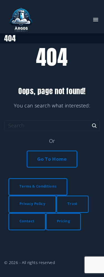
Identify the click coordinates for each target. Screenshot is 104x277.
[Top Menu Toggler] (96, 20)
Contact (27, 220)
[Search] (94, 125)
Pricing (63, 220)
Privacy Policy (32, 203)
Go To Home (52, 159)
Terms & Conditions (37, 186)
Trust (72, 203)
